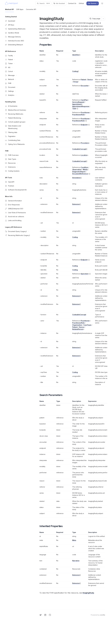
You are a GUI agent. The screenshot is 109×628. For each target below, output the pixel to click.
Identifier (75, 55)
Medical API (9, 9)
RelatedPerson (77, 329)
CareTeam (87, 325)
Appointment (77, 104)
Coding (75, 71)
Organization (77, 325)
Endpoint (84, 125)
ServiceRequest (78, 102)
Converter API (31, 9)
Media (85, 169)
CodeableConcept (79, 149)
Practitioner (85, 112)
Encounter (85, 86)
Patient (83, 79)
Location (84, 155)
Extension (76, 204)
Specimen (84, 274)
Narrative (75, 561)
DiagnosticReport (78, 172)
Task (74, 108)
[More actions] (103, 18)
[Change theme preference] (102, 3)
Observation (77, 169)
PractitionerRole (78, 115)
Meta (74, 540)
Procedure (85, 143)
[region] (72, 218)
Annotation (76, 178)
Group (75, 82)
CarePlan (84, 100)
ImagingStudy (88, 593)
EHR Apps (19, 9)
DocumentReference (80, 174)
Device (90, 79)
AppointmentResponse (80, 106)
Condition (84, 167)
